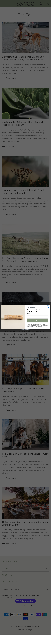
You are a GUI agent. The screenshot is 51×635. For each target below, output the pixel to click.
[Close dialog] (48, 306)
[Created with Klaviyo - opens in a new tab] (25, 329)
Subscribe (37, 321)
